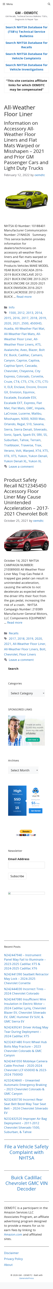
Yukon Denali (38, 456)
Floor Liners (27, 654)
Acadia (8, 328)
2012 (21, 313)
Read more (24, 297)
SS (45, 435)
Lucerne (24, 413)
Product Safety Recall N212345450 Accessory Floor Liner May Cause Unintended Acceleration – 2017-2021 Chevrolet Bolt (26, 497)
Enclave (19, 387)
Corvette (37, 376)
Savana (38, 424)
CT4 (16, 381)
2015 (7, 318)
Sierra (8, 429)
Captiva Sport (13, 366)
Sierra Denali (23, 429)
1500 (12, 313)
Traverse (27, 445)
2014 (38, 313)
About (8, 1265)
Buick (13, 355)
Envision (15, 392)
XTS (13, 456)
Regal (21, 424)
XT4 (38, 450)
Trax (38, 445)
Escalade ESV (27, 397)
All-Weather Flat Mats (19, 334)
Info (12, 307)
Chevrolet (11, 371)
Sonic (8, 435)
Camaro (36, 355)
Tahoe (24, 440)
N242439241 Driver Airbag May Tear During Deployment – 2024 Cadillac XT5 (26, 1031)
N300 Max (37, 419)
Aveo (23, 350)
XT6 (7, 456)
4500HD (35, 323)
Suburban (11, 440)
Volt (18, 450)
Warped (28, 450)
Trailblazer (11, 445)
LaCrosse (10, 413)
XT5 (45, 450)
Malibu (36, 413)
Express (29, 403)
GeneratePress (26, 1278)
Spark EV (29, 435)
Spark (17, 435)
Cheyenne (26, 371)
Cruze (8, 381)
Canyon (9, 360)
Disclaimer (11, 1253)
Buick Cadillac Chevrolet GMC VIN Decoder (26, 1183)
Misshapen (12, 419)
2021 (16, 323)
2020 (7, 323)
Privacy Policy (13, 1259)
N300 (25, 419)
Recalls (13, 633)
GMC (29, 408)
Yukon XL (35, 461)
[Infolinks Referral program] (26, 744)
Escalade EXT (13, 403)
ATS (38, 344)
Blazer (33, 350)
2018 (33, 318)
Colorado (23, 376)
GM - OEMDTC (26, 12)
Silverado (40, 429)
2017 (25, 318)
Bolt (42, 649)
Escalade (10, 397)
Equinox (29, 392)
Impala (39, 408)
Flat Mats (18, 408)
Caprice (21, 360)
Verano (9, 450)
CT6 (31, 381)
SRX (39, 435)
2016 (16, 318)
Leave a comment (21, 466)
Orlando (9, 424)
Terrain (35, 440)
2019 (42, 318)
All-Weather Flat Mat (29, 328)
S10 (29, 424)
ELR (10, 387)
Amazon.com (13, 1234)
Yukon (22, 456)
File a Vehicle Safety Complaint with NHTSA (26, 1152)
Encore (31, 387)
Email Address (18, 859)
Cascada (31, 366)
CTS (38, 381)
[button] (49, 4)
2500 (25, 323)
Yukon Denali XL (15, 461)
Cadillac (23, 355)
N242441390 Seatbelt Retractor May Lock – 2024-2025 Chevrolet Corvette (26, 978)
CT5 (23, 381)
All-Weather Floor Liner (29, 644)
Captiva (34, 360)
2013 (29, 313)
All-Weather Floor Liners (21, 649)
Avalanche (11, 350)
